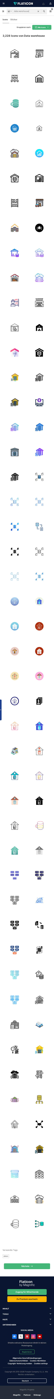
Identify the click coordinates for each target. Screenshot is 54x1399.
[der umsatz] (39, 701)
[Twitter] (20, 1336)
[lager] (15, 278)
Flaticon (27, 1395)
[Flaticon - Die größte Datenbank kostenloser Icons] (23, 3)
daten (6, 1256)
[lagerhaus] (39, 79)
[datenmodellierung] (39, 1099)
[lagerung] (15, 79)
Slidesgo (37, 1395)
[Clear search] (38, 11)
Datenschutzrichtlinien (18, 1361)
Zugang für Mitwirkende (27, 1292)
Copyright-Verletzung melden (20, 1363)
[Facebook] (14, 1336)
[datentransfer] (39, 925)
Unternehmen (9, 1325)
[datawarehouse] (15, 452)
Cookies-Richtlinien (38, 1361)
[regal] (15, 203)
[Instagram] (33, 1336)
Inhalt (6, 1309)
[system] (39, 1124)
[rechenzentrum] (15, 228)
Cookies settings (41, 1364)
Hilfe (5, 1319)
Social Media (27, 1330)
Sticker (13, 19)
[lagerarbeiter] (15, 303)
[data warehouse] (15, 103)
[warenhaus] (15, 54)
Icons (5, 19)
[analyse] (15, 1050)
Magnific (17, 1395)
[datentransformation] (39, 527)
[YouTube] (39, 1336)
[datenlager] (39, 228)
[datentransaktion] (39, 950)
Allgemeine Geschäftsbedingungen (27, 1358)
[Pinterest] (27, 1336)
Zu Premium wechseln (27, 1299)
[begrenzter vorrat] (39, 128)
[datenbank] (39, 975)
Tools (6, 1314)
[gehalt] (39, 402)
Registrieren (27, 1352)
